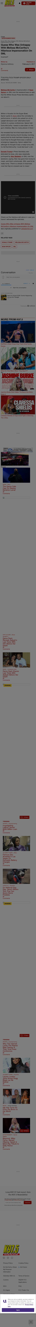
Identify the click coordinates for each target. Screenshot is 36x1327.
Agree (18, 1310)
